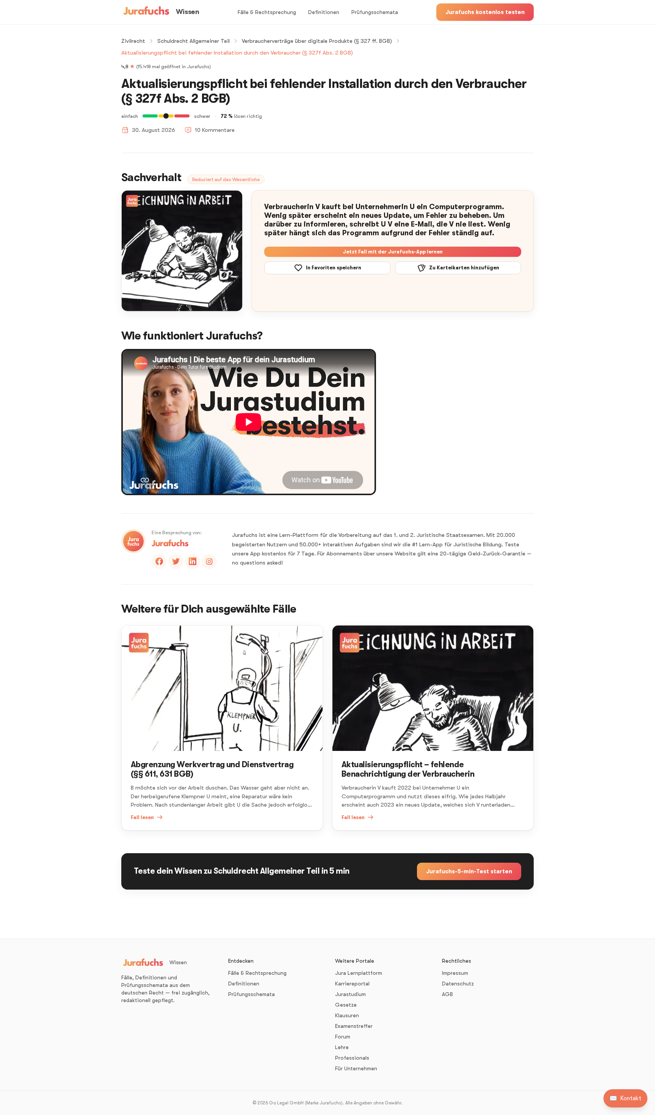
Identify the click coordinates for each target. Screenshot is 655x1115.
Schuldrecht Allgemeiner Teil (193, 41)
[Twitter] (175, 561)
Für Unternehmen (356, 1068)
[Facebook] (159, 561)
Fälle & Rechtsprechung (267, 12)
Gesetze (346, 1005)
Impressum (455, 973)
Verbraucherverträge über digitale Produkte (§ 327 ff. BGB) (317, 41)
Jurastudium (350, 994)
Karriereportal (352, 984)
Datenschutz (458, 984)
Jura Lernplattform (358, 973)
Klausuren (347, 1015)
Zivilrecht (133, 41)
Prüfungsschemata (374, 12)
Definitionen (323, 12)
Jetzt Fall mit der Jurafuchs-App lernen (393, 252)
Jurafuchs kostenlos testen (485, 12)
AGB (447, 994)
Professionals (352, 1058)
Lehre (342, 1047)
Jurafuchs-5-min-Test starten (469, 871)
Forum (342, 1037)
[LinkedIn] (192, 561)
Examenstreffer (354, 1026)
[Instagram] (209, 561)
